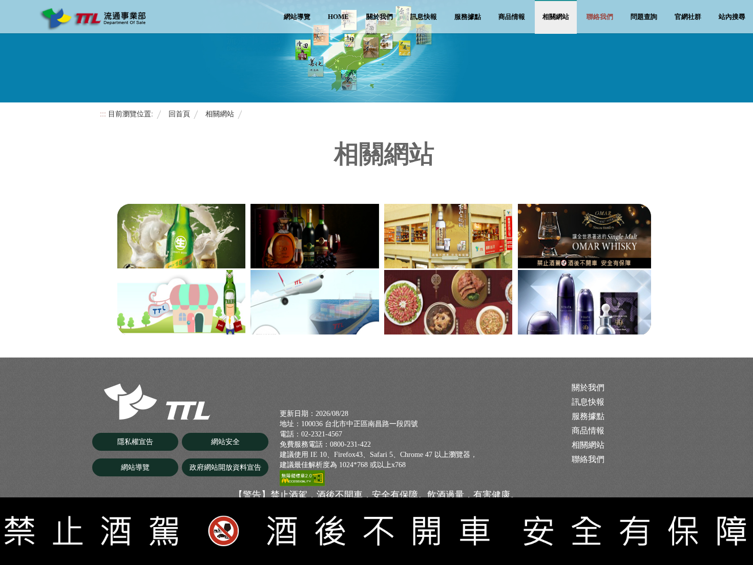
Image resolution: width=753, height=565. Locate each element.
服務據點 (467, 16)
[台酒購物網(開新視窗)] (448, 302)
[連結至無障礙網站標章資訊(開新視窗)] (302, 478)
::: (103, 114)
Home (338, 16)
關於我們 (379, 16)
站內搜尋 (732, 16)
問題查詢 (644, 16)
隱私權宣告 (135, 442)
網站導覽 (297, 16)
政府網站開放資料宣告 (225, 467)
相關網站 (555, 16)
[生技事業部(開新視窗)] (585, 302)
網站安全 (225, 442)
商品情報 (511, 16)
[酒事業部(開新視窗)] (314, 236)
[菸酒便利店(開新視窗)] (181, 302)
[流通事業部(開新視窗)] (448, 236)
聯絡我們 (600, 16)
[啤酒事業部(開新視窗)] (181, 236)
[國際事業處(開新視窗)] (314, 302)
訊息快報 (423, 16)
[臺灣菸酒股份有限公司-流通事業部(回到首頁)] (158, 401)
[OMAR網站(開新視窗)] (585, 236)
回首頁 (179, 114)
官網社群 (688, 16)
